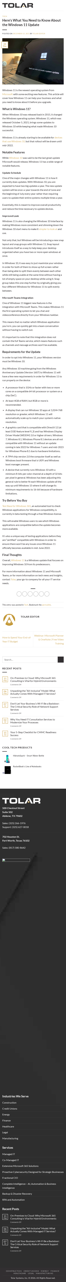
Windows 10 (15, 157)
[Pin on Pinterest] (35, 593)
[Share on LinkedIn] (41, 593)
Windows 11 (17, 560)
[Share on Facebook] (19, 593)
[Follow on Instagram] (10, 856)
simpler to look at (48, 228)
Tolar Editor (39, 34)
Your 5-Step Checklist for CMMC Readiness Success (33, 734)
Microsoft (7, 94)
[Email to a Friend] (30, 593)
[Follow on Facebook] (5, 856)
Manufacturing (10, 1138)
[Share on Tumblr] (46, 593)
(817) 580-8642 (17, 847)
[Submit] (61, 660)
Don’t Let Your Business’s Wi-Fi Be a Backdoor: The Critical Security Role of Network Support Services (34, 706)
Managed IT (8, 1154)
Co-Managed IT (10, 1160)
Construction (9, 1102)
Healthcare (8, 1126)
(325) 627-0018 (20, 826)
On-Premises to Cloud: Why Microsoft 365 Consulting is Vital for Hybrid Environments (33, 679)
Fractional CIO (10, 1177)
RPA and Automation (13, 1199)
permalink (46, 605)
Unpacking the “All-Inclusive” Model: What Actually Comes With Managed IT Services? (33, 692)
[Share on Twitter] (24, 593)
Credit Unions (9, 1108)
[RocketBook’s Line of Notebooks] (7, 769)
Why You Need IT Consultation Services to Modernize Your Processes (32, 721)
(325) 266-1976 (17, 823)
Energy (6, 1114)
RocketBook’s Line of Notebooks (27, 766)
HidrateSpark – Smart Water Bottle (28, 755)
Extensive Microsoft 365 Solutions (20, 1165)
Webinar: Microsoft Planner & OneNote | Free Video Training (49, 639)
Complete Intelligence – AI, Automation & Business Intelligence (29, 1185)
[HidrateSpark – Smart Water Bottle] (7, 758)
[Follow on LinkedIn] (15, 856)
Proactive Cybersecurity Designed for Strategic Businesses (33, 1171)
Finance (6, 1120)
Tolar (13, 579)
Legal (5, 1132)
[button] (62, 5)
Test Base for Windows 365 (16, 505)
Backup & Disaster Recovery (17, 1193)
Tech (4, 16)
